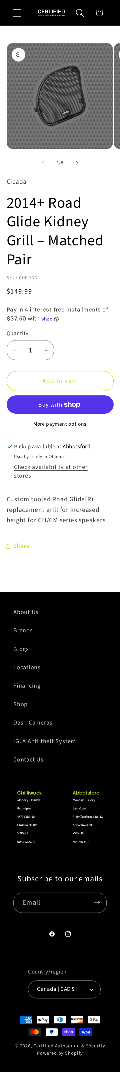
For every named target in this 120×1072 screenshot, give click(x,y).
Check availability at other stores (51, 471)
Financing (27, 685)
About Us (26, 612)
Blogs (21, 649)
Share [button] (21, 545)
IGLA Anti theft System (44, 741)
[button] (17, 12)
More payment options (60, 424)
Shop (20, 704)
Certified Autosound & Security (69, 1045)
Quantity (18, 333)
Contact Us (28, 759)
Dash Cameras (32, 722)
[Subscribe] (96, 903)
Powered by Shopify (60, 1053)
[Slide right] (77, 162)
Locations (27, 667)
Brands (23, 630)
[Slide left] (43, 162)
